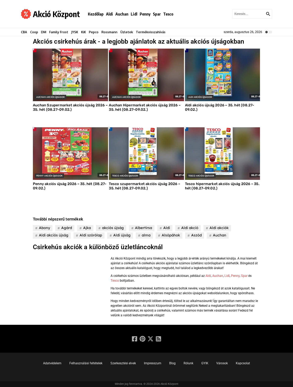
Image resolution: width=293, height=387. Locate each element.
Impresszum (152, 363)
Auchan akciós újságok (50, 97)
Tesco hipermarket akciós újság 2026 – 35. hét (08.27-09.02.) (222, 186)
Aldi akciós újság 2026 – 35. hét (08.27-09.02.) (219, 107)
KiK (83, 32)
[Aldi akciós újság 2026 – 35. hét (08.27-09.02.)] (222, 75)
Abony (44, 227)
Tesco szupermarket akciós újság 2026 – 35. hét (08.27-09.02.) (144, 186)
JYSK (74, 32)
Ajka (87, 227)
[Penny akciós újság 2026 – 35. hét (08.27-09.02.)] (70, 153)
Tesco (168, 13)
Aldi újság (122, 235)
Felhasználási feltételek (85, 363)
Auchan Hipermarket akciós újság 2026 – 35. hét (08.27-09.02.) (145, 107)
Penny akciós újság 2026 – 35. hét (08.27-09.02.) (69, 186)
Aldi (109, 13)
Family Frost (58, 32)
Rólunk (188, 363)
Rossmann (109, 32)
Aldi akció (189, 227)
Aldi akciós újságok (200, 97)
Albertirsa (143, 227)
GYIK (204, 363)
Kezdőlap (96, 13)
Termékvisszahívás (150, 32)
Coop (34, 32)
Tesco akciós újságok (125, 175)
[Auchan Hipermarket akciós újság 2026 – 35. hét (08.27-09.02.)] (146, 75)
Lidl (134, 13)
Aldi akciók (219, 227)
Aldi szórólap (91, 235)
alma (146, 235)
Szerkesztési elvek (123, 363)
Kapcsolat (243, 363)
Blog (172, 363)
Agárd (66, 227)
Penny (145, 13)
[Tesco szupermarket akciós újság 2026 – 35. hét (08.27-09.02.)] (146, 153)
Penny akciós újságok (49, 175)
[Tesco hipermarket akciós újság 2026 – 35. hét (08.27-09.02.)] (222, 153)
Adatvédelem (52, 363)
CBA (24, 32)
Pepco (93, 32)
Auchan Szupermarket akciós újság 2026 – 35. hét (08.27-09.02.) (70, 107)
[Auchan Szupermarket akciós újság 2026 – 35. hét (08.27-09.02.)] (70, 75)
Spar (157, 13)
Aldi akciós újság (53, 235)
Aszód (196, 235)
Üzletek (126, 32)
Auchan (121, 13)
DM (43, 32)
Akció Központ (56, 14)
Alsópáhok (171, 235)
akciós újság (113, 227)
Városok (222, 363)
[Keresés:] (248, 14)
